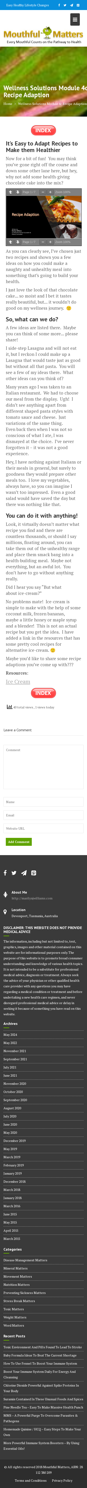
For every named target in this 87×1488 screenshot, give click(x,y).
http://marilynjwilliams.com (32, 898)
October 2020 (13, 1091)
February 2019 (13, 1165)
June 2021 (10, 1075)
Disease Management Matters (25, 1260)
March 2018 (11, 1189)
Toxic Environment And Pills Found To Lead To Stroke (42, 1347)
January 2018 (12, 1198)
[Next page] (17, 192)
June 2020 (10, 1124)
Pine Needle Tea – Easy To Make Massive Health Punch (43, 1407)
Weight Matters (14, 1317)
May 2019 (10, 1149)
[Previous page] (10, 192)
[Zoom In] (50, 192)
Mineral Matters (15, 1268)
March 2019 (11, 1157)
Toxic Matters (13, 1309)
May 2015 (10, 1222)
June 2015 (10, 1214)
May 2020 (10, 1132)
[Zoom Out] (42, 192)
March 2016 (11, 1206)
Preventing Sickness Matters (24, 1292)
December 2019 (14, 1140)
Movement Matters (17, 1276)
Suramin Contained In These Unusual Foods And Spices (43, 1399)
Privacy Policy (62, 1480)
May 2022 (10, 1043)
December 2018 (14, 1181)
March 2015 (11, 1238)
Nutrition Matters (16, 1284)
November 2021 (14, 1051)
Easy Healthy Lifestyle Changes (27, 5)
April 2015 (10, 1230)
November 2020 (14, 1083)
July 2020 (9, 1116)
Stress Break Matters (19, 1301)
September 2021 (15, 1059)
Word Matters (13, 1325)
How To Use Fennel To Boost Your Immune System (40, 1363)
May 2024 (10, 1034)
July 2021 (9, 1067)
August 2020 (12, 1108)
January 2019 (12, 1173)
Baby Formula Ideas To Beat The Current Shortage (40, 1355)
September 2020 (15, 1100)
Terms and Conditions (31, 1480)
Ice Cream (18, 681)
